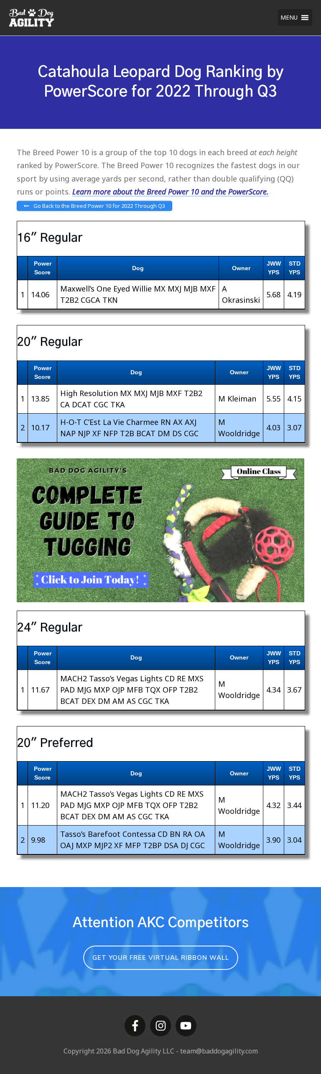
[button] (289, 17)
